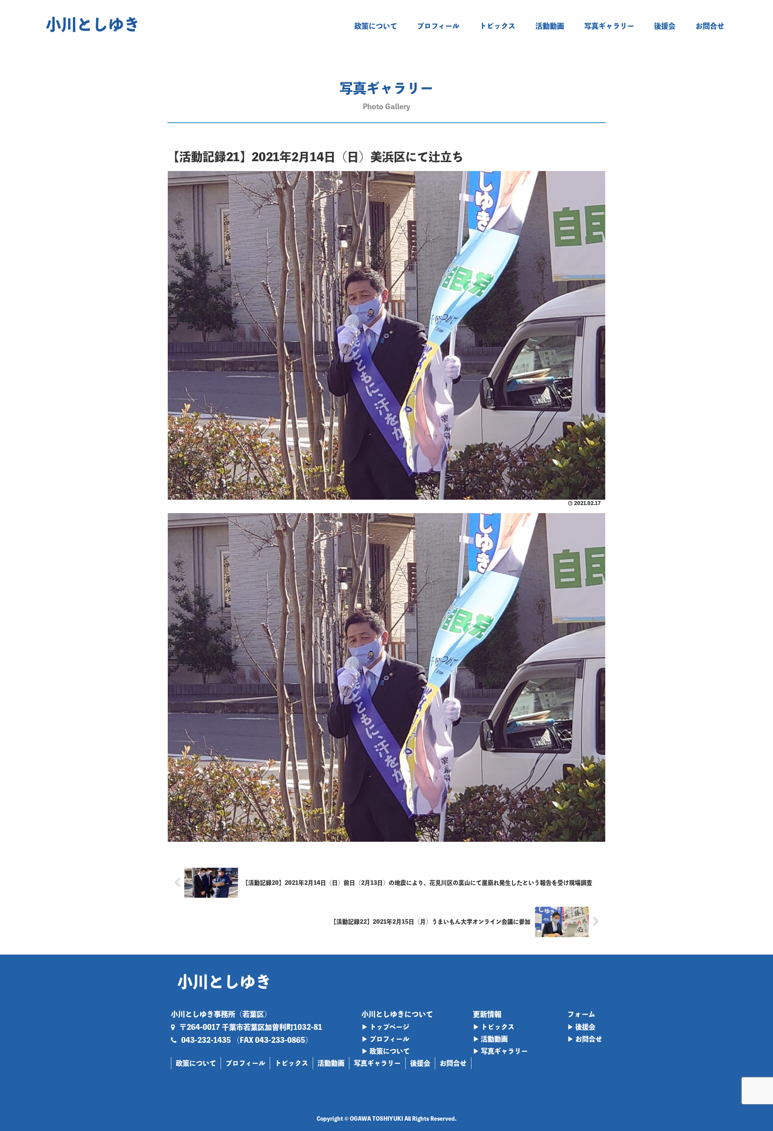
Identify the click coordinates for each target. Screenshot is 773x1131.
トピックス (291, 1063)
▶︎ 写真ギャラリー (500, 1051)
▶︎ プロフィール (385, 1039)
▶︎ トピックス (493, 1027)
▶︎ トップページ (385, 1027)
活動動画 (331, 1063)
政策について (196, 1063)
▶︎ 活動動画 (490, 1039)
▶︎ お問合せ (584, 1039)
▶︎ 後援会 (581, 1027)
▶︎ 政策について (385, 1051)
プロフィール (245, 1063)
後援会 (420, 1063)
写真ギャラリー (377, 1063)
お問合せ (453, 1063)
